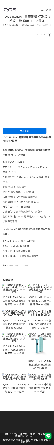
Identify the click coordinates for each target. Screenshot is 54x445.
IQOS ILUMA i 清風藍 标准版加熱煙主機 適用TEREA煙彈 (39, 365)
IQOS (11, 149)
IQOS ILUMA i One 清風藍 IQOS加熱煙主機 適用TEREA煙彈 (14, 324)
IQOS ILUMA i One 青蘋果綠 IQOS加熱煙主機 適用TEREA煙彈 (14, 388)
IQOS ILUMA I (16, 162)
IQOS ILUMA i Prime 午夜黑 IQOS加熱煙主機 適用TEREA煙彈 (39, 301)
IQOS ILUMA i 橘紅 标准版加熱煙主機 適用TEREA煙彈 (39, 388)
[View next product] (49, 35)
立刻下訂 (24, 131)
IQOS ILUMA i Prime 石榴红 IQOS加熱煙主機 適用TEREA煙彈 (14, 350)
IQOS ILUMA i (27, 25)
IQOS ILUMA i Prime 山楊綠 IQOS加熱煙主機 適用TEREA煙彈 (14, 301)
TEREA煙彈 (28, 191)
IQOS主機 (13, 25)
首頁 (5, 25)
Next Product (42, 35)
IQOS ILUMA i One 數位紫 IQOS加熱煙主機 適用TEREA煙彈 (39, 324)
